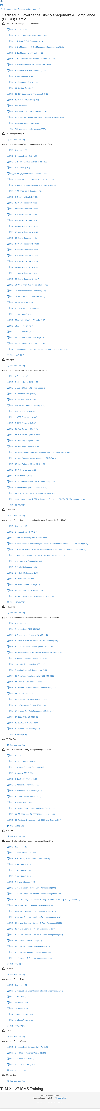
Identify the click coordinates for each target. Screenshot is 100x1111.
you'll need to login (60, 1098)
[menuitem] (1, 5)
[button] (1, 2)
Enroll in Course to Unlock (50, 1102)
